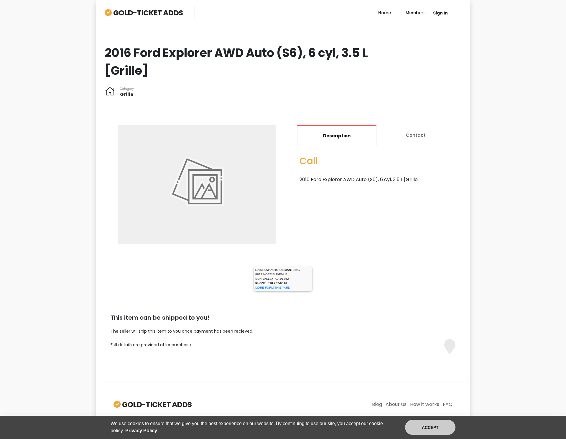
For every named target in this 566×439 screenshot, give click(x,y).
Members (416, 13)
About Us (396, 404)
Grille (126, 94)
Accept (430, 427)
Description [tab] (337, 136)
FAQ (448, 404)
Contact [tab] (416, 135)
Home (384, 13)
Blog (377, 404)
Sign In (440, 13)
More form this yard (272, 287)
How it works (424, 404)
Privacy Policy (141, 430)
